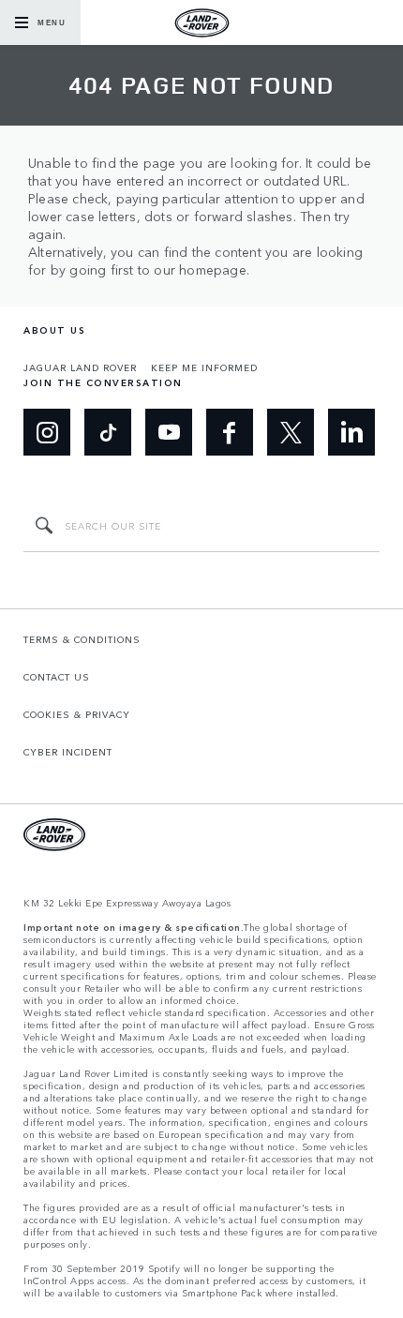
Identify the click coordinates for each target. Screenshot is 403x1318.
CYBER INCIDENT (67, 751)
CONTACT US (56, 676)
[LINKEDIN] (351, 432)
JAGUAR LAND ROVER (80, 367)
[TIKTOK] (107, 432)
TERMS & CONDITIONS (82, 639)
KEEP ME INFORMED (204, 367)
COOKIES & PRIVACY (76, 714)
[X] (290, 432)
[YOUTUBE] (168, 432)
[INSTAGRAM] (46, 432)
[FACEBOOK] (229, 432)
